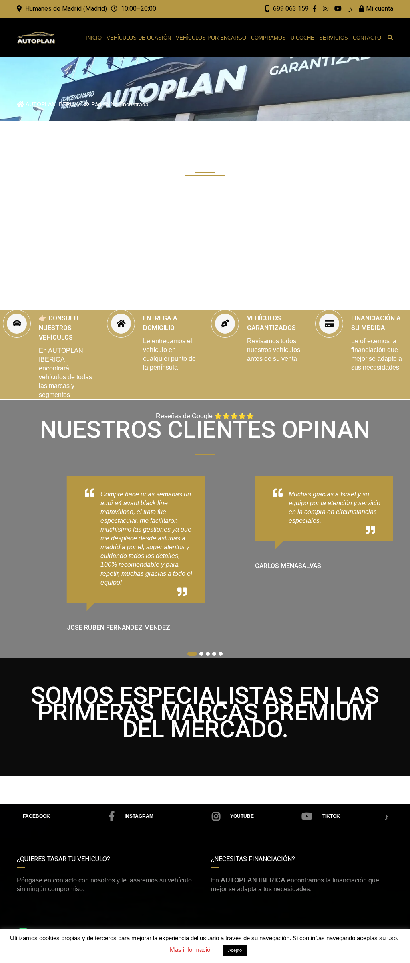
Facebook (36, 816)
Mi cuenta (378, 8)
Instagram (139, 816)
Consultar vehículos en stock (212, 276)
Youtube (242, 816)
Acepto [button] (235, 950)
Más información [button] (191, 949)
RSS (354, 817)
